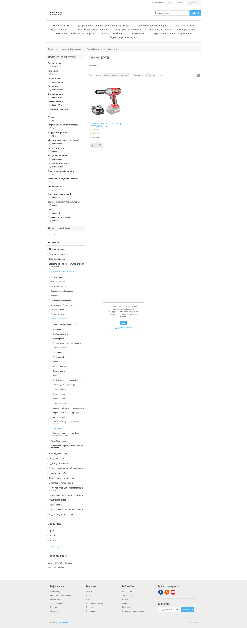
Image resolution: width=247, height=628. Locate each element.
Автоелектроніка (58, 277)
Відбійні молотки (60, 348)
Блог (88, 599)
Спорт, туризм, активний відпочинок (66, 468)
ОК (123, 323)
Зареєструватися (158, 3)
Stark (54, 234)
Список (198, 75)
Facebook (160, 592)
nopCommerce (63, 623)
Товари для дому (57, 259)
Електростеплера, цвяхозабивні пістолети (66, 423)
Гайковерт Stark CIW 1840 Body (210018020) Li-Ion (105, 124)
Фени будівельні (59, 371)
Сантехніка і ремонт (58, 254)
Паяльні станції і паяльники (64, 325)
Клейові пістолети (60, 334)
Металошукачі (59, 417)
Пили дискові (58, 357)
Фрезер (56, 375)
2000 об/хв (57, 105)
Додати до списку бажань (100, 145)
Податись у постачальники (133, 611)
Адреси (125, 599)
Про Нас (53, 607)
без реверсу (57, 120)
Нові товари (91, 611)
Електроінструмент (59, 319)
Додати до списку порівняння (93, 145)
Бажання (126, 607)
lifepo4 (58, 563)
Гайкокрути (57, 428)
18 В (54, 128)
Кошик (124, 603)
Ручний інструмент (59, 441)
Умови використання (59, 603)
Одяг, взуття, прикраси (59, 463)
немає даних (57, 90)
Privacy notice (55, 599)
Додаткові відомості (123, 328)
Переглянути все (57, 547)
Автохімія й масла (58, 286)
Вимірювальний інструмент (62, 305)
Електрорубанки (59, 403)
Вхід (169, 3)
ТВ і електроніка (61, 25)
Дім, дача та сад (56, 458)
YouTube (173, 592)
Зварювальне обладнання (62, 291)
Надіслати (188, 610)
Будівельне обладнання (61, 300)
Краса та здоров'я (60, 29)
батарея (68, 563)
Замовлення (127, 595)
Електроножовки (60, 399)
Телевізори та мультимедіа (92, 29)
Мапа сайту (55, 592)
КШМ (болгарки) (59, 366)
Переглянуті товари (94, 603)
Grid (193, 75)
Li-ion (54, 151)
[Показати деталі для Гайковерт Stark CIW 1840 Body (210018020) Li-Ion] (107, 101)
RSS (166, 592)
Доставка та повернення (60, 595)
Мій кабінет (127, 592)
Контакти (54, 611)
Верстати (55, 296)
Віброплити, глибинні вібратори (66, 412)
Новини (89, 595)
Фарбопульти (58, 339)
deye (50, 563)
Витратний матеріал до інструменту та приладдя (67, 447)
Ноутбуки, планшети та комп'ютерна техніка (172, 29)
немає (55, 205)
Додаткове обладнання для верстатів (68, 408)
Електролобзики (59, 389)
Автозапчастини (57, 314)
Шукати (195, 13)
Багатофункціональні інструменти (67, 343)
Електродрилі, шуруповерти (64, 385)
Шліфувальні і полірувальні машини (68, 380)
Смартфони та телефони (128, 29)
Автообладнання (58, 282)
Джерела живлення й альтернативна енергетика (104, 25)
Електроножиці (59, 394)
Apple (51, 531)
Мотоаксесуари (57, 309)
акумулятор (57, 82)
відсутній (56, 197)
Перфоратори (59, 352)
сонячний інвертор (56, 567)
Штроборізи (58, 329)
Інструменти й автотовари (152, 25)
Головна (51, 49)
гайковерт (56, 66)
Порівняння (91, 607)
